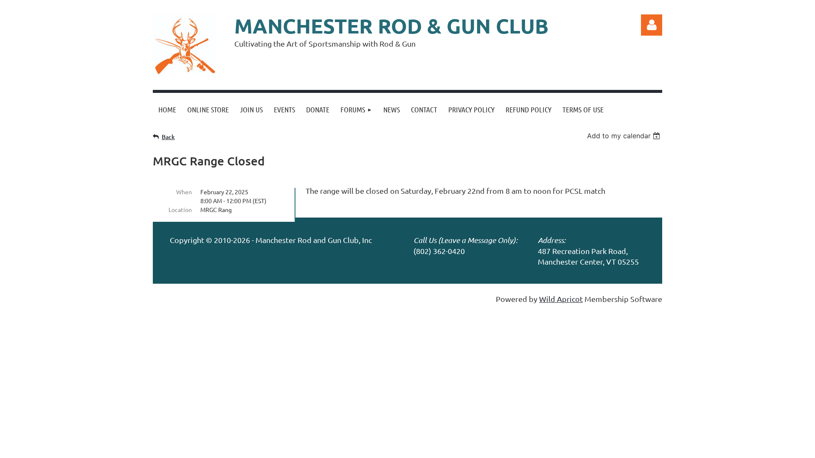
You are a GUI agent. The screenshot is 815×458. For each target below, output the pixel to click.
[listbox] (624, 136)
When (184, 191)
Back (168, 137)
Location (180, 209)
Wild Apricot (561, 298)
